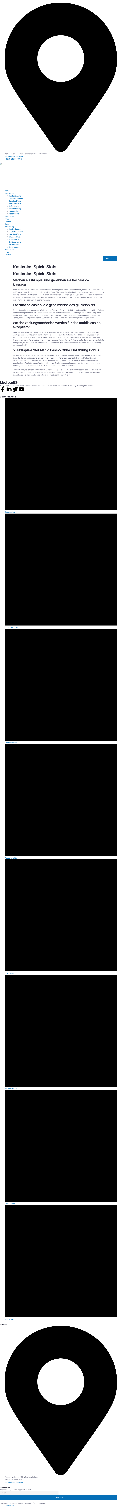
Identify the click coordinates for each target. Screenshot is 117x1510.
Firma (7, 219)
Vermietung (9, 193)
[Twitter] (15, 389)
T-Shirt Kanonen (16, 198)
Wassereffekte (15, 203)
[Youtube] (21, 389)
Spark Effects (14, 211)
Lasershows (14, 214)
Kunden (8, 221)
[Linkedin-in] (9, 389)
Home (7, 191)
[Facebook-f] (3, 389)
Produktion (9, 216)
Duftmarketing (15, 209)
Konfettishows (15, 196)
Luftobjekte (14, 206)
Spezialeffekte (15, 201)
